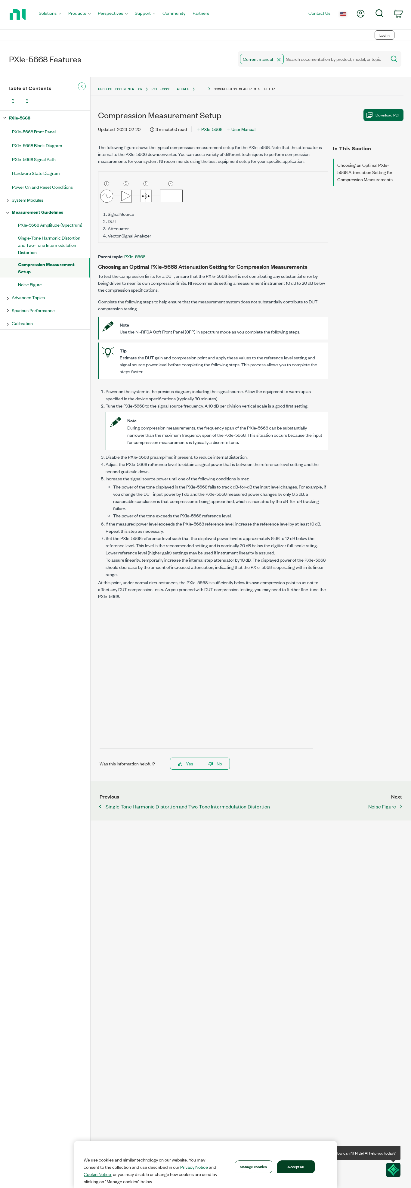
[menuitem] (50, 14)
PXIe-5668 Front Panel (34, 131)
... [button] (201, 89)
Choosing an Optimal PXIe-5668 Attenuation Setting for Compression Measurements (365, 172)
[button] (279, 60)
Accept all (295, 1166)
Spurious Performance (33, 310)
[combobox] (312, 59)
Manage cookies (253, 1166)
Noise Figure (30, 284)
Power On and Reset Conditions (42, 187)
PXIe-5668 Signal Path (34, 159)
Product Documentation (120, 89)
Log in (384, 35)
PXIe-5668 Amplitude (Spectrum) (50, 225)
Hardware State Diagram (36, 173)
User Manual (243, 129)
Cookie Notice (97, 1174)
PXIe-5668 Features (170, 89)
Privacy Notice (194, 1167)
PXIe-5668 (19, 117)
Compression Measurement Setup (46, 268)
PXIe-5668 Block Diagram (37, 145)
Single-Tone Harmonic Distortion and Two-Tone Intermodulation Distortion (49, 244)
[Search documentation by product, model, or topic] (393, 59)
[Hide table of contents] (82, 87)
